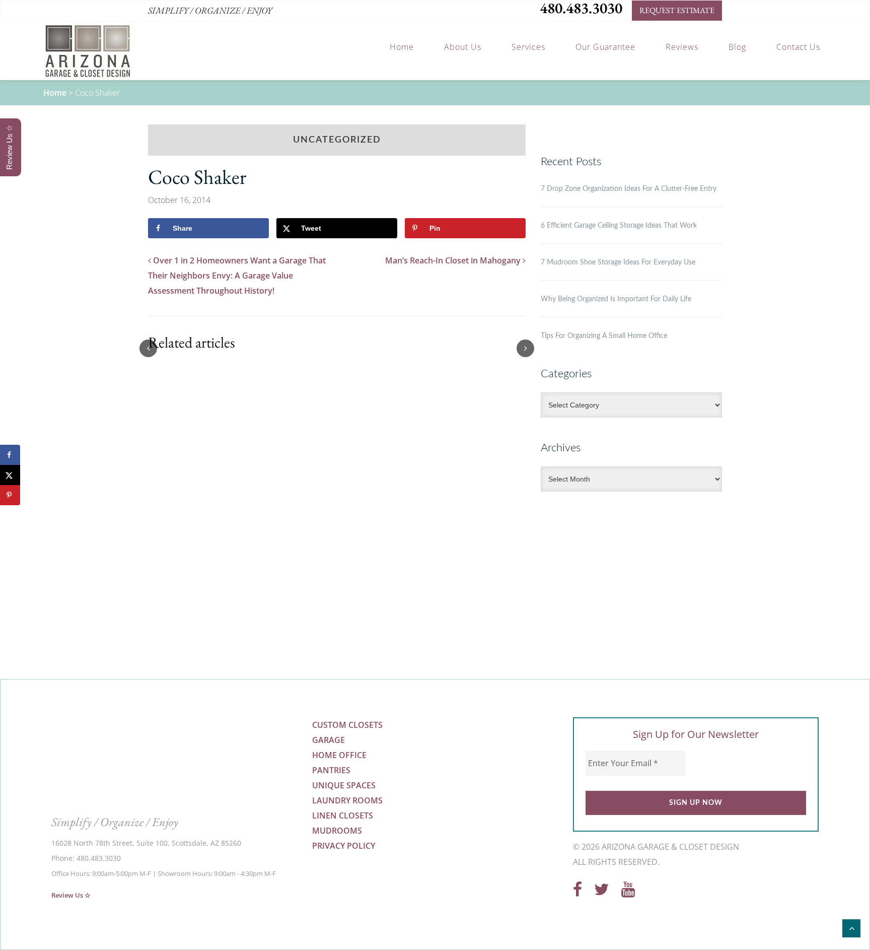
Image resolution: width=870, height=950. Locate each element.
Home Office (339, 755)
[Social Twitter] (601, 892)
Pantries (331, 770)
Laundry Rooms (347, 800)
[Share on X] (10, 475)
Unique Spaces (344, 785)
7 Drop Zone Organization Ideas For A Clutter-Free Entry (628, 188)
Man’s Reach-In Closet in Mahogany (453, 260)
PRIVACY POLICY (343, 845)
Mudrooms (337, 830)
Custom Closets (347, 724)
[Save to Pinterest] (10, 495)
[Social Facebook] (577, 892)
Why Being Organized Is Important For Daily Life (616, 299)
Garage (328, 739)
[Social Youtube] (628, 892)
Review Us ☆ (71, 895)
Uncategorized (337, 140)
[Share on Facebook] (10, 455)
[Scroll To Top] (851, 928)
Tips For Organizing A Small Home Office (604, 336)
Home (54, 92)
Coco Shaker (197, 177)
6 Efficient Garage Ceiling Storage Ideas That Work (619, 225)
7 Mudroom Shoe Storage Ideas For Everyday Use (618, 262)
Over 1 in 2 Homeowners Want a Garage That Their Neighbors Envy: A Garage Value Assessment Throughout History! (237, 275)
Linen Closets (342, 815)
